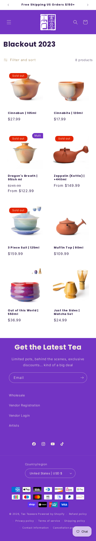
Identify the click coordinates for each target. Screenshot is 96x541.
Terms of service (49, 520)
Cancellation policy (65, 527)
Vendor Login (19, 415)
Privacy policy (24, 520)
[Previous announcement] (8, 5)
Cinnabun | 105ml (22, 113)
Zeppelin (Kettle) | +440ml (69, 177)
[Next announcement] (88, 5)
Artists (14, 425)
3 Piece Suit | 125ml (24, 247)
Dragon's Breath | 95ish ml (23, 177)
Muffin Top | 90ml (68, 247)
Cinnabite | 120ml (68, 113)
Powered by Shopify (51, 513)
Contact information (35, 527)
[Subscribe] (82, 377)
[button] (9, 22)
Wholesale (17, 395)
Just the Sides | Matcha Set (67, 312)
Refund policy (78, 513)
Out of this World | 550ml (23, 312)
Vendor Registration (24, 405)
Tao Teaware (29, 513)
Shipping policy (74, 520)
